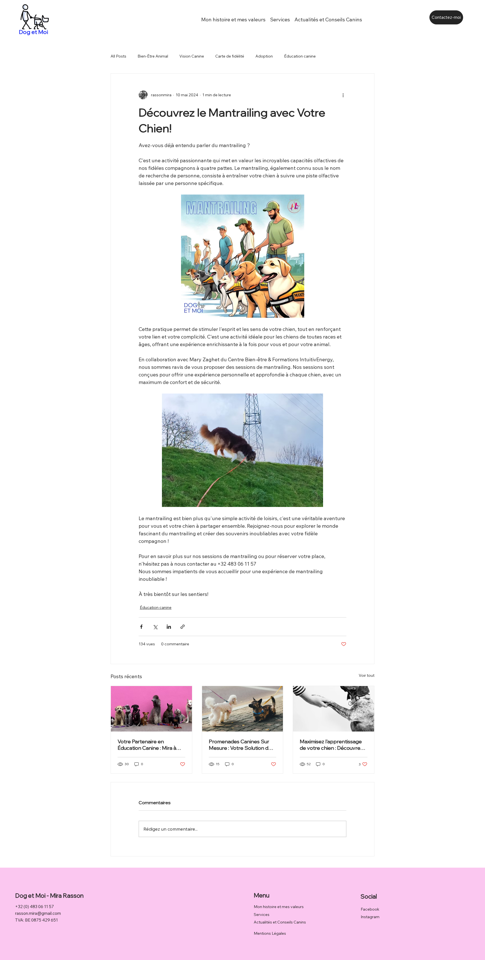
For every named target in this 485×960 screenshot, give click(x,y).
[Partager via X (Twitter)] (155, 626)
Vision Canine (191, 56)
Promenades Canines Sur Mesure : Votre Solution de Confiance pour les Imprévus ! (240, 744)
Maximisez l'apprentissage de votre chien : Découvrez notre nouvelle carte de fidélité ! (331, 744)
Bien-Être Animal (153, 56)
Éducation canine (300, 56)
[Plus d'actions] (343, 95)
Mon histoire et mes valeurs (279, 906)
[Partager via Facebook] (141, 626)
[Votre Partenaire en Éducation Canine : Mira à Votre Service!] (151, 709)
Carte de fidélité (229, 56)
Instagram (370, 916)
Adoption (264, 56)
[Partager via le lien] (182, 626)
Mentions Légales (270, 933)
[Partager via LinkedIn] (168, 626)
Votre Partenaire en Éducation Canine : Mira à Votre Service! (147, 744)
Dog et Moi (34, 31)
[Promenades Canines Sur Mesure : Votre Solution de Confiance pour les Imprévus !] (242, 709)
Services (261, 914)
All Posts (118, 56)
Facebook (370, 909)
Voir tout (366, 675)
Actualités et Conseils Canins (280, 922)
